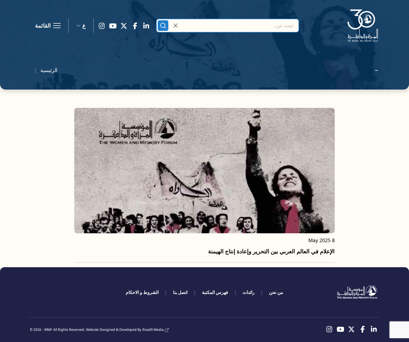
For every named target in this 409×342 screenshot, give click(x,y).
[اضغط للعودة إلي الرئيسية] (362, 25)
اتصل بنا (180, 292)
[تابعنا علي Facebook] (134, 25)
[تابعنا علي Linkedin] (146, 25)
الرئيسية (48, 70)
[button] (81, 25)
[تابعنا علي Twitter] (123, 25)
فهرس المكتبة (215, 292)
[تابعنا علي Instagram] (101, 25)
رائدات (249, 292)
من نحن (276, 292)
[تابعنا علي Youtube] (112, 25)
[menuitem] (276, 292)
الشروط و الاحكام (142, 292)
